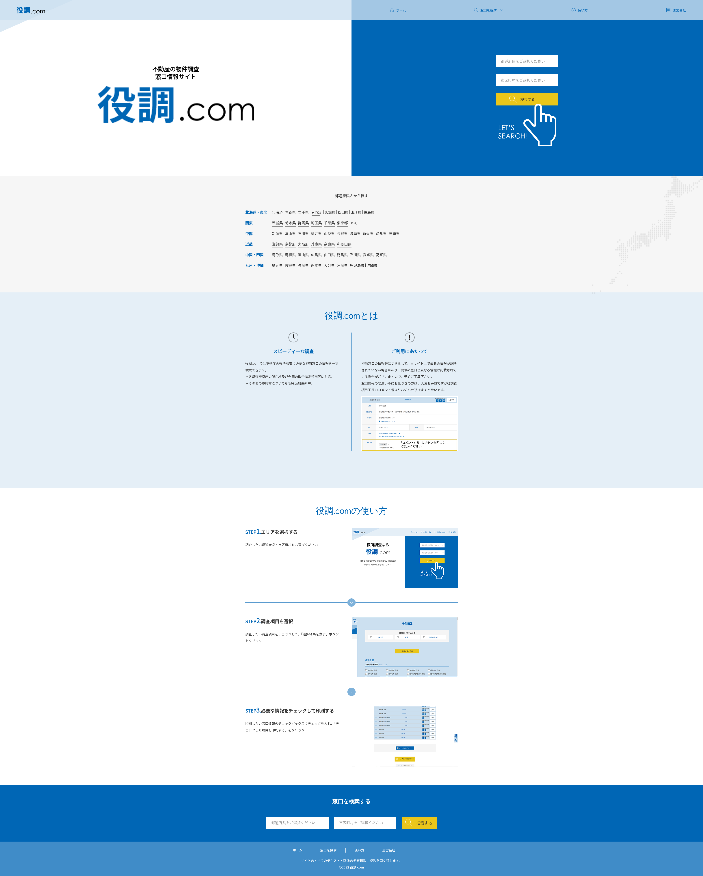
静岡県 (368, 233)
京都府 (290, 244)
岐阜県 (355, 233)
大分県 (329, 265)
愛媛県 (368, 254)
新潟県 (277, 233)
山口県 (329, 254)
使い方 (359, 850)
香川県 (355, 254)
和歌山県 (344, 244)
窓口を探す (328, 850)
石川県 (303, 233)
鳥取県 (277, 254)
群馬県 (303, 222)
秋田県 (343, 212)
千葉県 (329, 222)
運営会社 (388, 850)
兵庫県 (316, 244)
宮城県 (330, 212)
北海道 (277, 212)
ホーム (297, 850)
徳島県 (342, 254)
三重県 (394, 233)
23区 (353, 223)
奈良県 (329, 244)
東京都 (342, 222)
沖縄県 (372, 265)
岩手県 (303, 212)
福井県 (316, 233)
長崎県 (303, 265)
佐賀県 (290, 265)
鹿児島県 (357, 265)
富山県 (290, 233)
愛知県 (381, 233)
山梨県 (329, 233)
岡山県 (303, 254)
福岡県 (277, 265)
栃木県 (290, 222)
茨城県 (277, 222)
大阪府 (303, 244)
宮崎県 (342, 265)
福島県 (369, 212)
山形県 (356, 212)
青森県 (290, 212)
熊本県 (316, 265)
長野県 (342, 233)
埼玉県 (316, 222)
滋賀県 (277, 244)
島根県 (290, 254)
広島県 (316, 254)
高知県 (381, 254)
